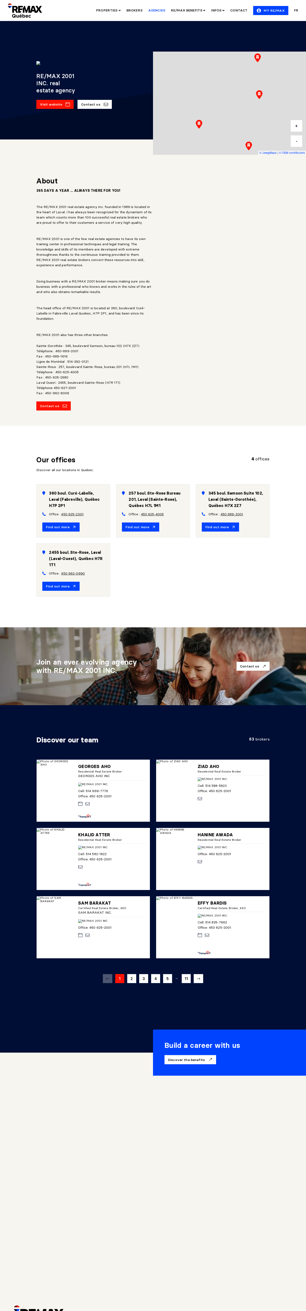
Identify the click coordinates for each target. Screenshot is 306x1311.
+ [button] (296, 125)
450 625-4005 (152, 514)
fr (296, 10)
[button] (259, 94)
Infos (216, 10)
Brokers (134, 10)
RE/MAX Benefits (187, 10)
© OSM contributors (292, 152)
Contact (238, 10)
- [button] (296, 141)
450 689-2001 (232, 514)
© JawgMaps (268, 152)
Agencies (156, 10)
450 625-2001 (72, 514)
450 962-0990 (73, 573)
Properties (107, 10)
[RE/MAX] (25, 10)
